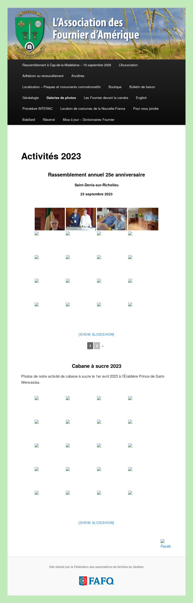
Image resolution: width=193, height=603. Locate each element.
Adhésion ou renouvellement (43, 75)
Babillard (28, 119)
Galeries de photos (61, 97)
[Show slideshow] (96, 334)
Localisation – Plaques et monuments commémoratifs (61, 86)
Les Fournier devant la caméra (106, 97)
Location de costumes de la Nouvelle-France (92, 108)
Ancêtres (77, 75)
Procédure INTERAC (37, 108)
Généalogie (30, 97)
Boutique (115, 86)
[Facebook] (166, 544)
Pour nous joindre (146, 108)
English (141, 97)
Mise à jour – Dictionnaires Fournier (88, 119)
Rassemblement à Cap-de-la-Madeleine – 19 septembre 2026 (66, 64)
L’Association (128, 64)
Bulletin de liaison (142, 86)
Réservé (49, 119)
